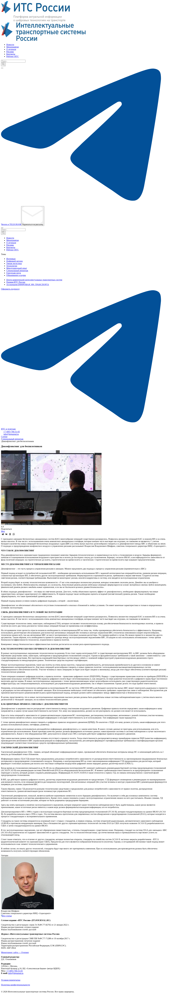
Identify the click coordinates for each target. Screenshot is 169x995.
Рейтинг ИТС (12, 56)
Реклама (10, 52)
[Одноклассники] (10, 534)
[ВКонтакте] (6, 534)
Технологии (11, 266)
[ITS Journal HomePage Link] (84, 21)
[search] (3, 64)
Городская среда (13, 273)
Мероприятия (12, 47)
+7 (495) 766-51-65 (11, 432)
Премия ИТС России (15, 282)
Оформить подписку (10, 289)
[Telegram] (2, 534)
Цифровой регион (14, 261)
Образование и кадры (16, 275)
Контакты (10, 54)
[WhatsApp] (13, 534)
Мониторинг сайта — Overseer (15, 952)
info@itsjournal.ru (11, 434)
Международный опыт (16, 268)
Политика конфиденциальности (15, 985)
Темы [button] (3, 254)
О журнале (11, 49)
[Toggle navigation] (2, 227)
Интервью (11, 259)
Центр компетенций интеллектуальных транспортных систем (34, 280)
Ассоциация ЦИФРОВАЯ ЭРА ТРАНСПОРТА (27, 284)
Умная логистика (14, 263)
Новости (10, 44)
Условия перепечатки (10, 980)
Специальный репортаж (17, 270)
